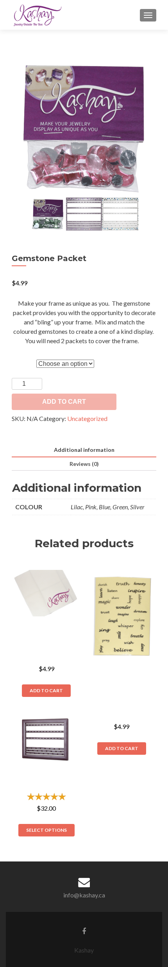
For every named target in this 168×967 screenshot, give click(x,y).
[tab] (84, 450)
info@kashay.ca (84, 895)
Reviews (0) (84, 463)
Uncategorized (87, 418)
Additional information (84, 449)
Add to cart (64, 401)
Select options (46, 830)
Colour (22, 359)
